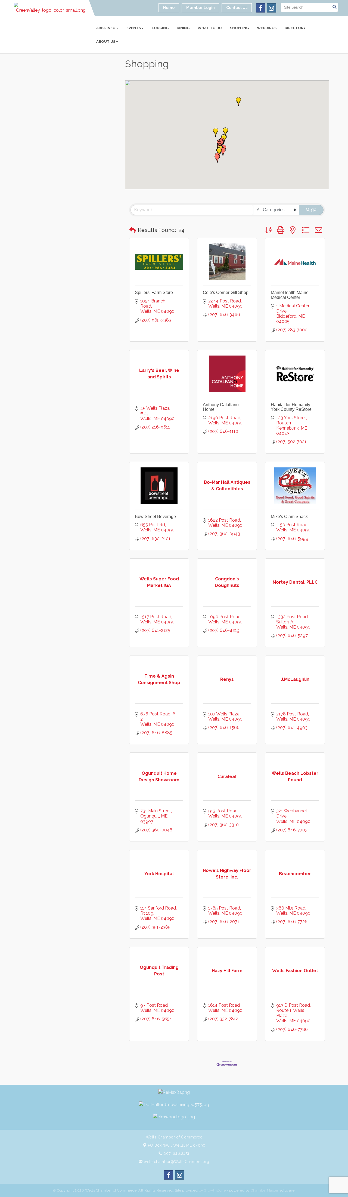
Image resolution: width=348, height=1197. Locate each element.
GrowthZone (215, 1190)
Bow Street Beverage (155, 516)
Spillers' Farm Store (154, 292)
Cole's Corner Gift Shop (225, 292)
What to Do (210, 28)
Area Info (106, 28)
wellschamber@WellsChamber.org (176, 1161)
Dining (183, 28)
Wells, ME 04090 (177, 1145)
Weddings (266, 28)
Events (133, 28)
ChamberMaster (265, 1190)
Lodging (160, 28)
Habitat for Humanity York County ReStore (291, 407)
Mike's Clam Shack (289, 516)
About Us (105, 41)
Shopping (239, 28)
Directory (295, 28)
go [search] (313, 209)
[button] (223, 152)
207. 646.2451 (176, 1153)
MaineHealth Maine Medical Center (290, 295)
